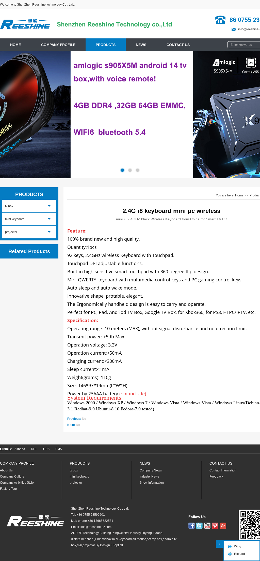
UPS (46, 449)
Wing (237, 546)
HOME (15, 45)
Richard (239, 554)
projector (11, 232)
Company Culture (12, 476)
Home (239, 195)
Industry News (149, 476)
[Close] (219, 544)
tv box (9, 206)
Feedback (216, 476)
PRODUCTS (106, 45)
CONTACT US (178, 45)
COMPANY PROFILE (58, 45)
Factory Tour (8, 489)
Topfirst (118, 545)
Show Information (152, 482)
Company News (151, 470)
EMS (58, 449)
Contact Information (222, 470)
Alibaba (19, 449)
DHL (34, 449)
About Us (6, 470)
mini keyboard (15, 219)
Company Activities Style (17, 482)
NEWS (141, 45)
